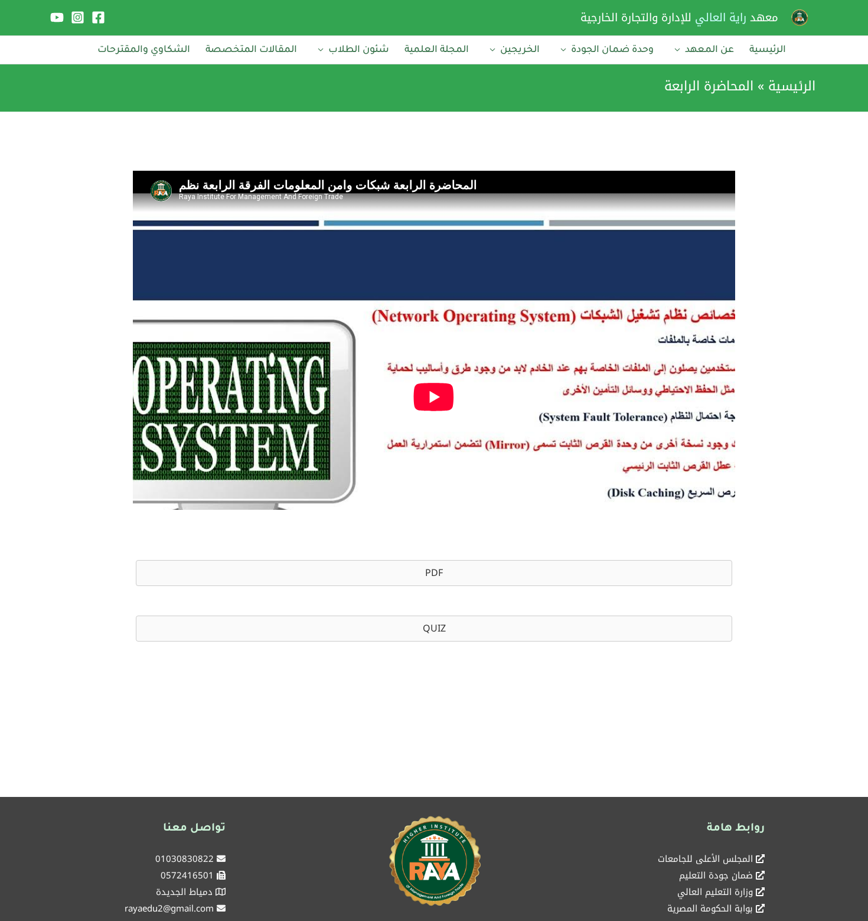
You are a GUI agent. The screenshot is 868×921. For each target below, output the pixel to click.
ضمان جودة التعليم (716, 875)
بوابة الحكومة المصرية (710, 908)
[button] (434, 573)
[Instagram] (77, 17)
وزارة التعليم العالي (715, 892)
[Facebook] (98, 17)
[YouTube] (57, 17)
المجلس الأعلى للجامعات (705, 859)
